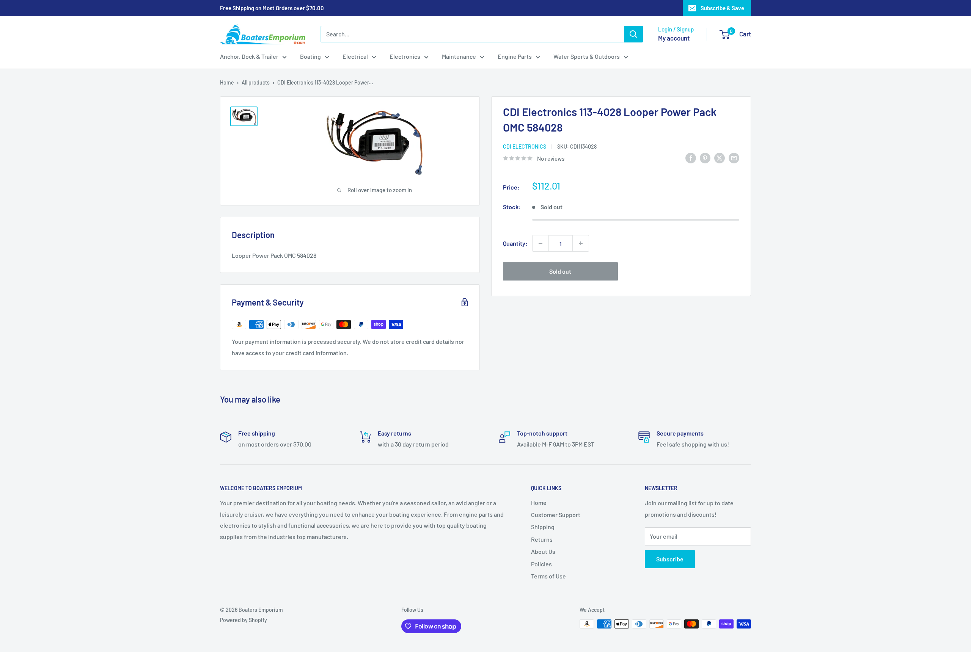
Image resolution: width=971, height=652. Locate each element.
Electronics (405, 56)
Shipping (543, 526)
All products (256, 82)
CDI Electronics (524, 146)
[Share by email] (734, 157)
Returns (542, 539)
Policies (541, 563)
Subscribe (669, 559)
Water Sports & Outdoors (586, 56)
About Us (543, 551)
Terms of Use (548, 576)
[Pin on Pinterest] (705, 157)
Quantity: (515, 243)
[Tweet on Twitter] (719, 157)
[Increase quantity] (581, 243)
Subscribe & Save (722, 8)
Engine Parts (515, 56)
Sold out (560, 271)
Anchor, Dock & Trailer (249, 56)
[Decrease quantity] (540, 243)
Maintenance (459, 56)
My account (674, 38)
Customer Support (555, 514)
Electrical (355, 56)
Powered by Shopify (243, 620)
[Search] (633, 34)
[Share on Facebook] (690, 157)
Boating (310, 56)
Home (227, 82)
